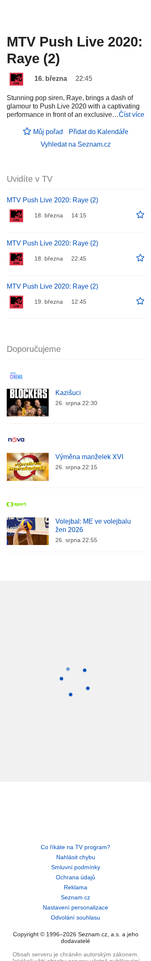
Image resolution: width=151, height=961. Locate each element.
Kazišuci (68, 392)
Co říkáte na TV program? (75, 847)
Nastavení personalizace (75, 907)
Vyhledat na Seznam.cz (76, 144)
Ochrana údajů (75, 877)
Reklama (75, 887)
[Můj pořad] (140, 215)
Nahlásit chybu (75, 857)
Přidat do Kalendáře (98, 131)
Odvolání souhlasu (75, 917)
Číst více (131, 114)
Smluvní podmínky (75, 867)
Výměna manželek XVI (89, 456)
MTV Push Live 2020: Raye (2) (52, 200)
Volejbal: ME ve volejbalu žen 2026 (93, 525)
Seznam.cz (75, 897)
